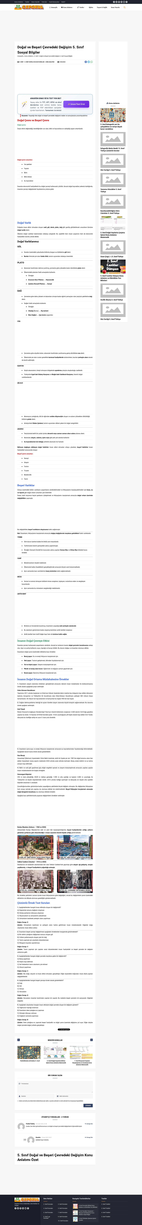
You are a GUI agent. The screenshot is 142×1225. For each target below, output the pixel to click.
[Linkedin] (121, 2)
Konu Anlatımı (28, 56)
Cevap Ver (89, 1124)
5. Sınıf (36, 56)
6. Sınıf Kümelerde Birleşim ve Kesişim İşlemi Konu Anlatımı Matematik (82, 1063)
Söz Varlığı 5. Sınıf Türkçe (110, 170)
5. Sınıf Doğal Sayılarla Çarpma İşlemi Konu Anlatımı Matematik (112, 234)
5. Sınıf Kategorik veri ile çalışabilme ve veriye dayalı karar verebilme (111, 126)
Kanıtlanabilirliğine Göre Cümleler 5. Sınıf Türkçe (109, 212)
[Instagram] (119, 2)
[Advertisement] (71, 27)
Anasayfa (20, 56)
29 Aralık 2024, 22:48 (41, 1124)
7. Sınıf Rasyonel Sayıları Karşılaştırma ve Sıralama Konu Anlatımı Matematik (56, 1063)
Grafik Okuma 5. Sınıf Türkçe (111, 300)
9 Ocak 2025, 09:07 (47, 1137)
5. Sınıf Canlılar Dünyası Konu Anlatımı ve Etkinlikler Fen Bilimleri (111, 278)
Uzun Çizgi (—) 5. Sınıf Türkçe (111, 256)
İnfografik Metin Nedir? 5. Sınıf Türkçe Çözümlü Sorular (112, 149)
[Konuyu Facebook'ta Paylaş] (86, 62)
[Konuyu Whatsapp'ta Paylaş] (91, 62)
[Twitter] (116, 2)
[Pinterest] (127, 2)
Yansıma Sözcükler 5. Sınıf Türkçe (110, 190)
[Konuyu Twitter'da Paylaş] (89, 62)
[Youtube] (124, 2)
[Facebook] (114, 2)
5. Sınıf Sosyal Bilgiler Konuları (35, 62)
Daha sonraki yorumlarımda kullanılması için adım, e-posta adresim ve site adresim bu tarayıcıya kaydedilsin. (51, 1101)
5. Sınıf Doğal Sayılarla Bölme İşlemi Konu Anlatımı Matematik (30, 1062)
